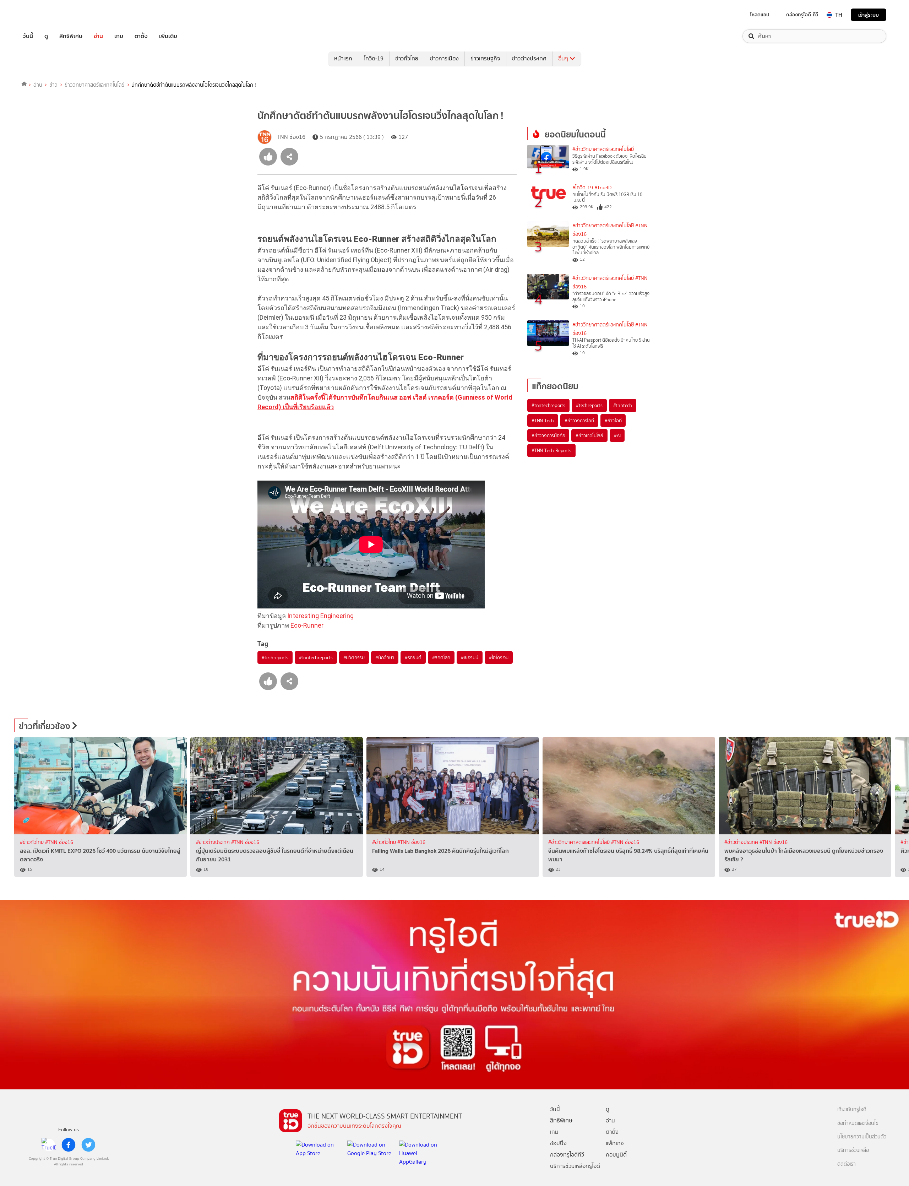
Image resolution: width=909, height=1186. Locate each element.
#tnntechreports (316, 657)
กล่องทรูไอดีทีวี (567, 1154)
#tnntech (622, 405)
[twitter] (88, 1145)
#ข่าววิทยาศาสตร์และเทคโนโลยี (603, 149)
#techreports (275, 657)
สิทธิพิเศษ (70, 36)
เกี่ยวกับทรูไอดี (851, 1109)
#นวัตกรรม (354, 657)
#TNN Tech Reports (551, 450)
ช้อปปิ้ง (558, 1143)
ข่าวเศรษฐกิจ (485, 58)
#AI (617, 435)
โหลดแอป (759, 14)
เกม (118, 36)
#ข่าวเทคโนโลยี (589, 435)
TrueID (44, 15)
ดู (46, 36)
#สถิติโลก (441, 657)
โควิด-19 (373, 58)
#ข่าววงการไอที (579, 420)
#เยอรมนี (469, 657)
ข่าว (53, 85)
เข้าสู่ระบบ (868, 15)
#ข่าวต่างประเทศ (213, 842)
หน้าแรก (343, 58)
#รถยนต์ (413, 657)
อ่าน (98, 36)
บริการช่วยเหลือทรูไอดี (575, 1166)
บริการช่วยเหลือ (853, 1150)
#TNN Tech (543, 420)
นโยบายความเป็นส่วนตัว (861, 1137)
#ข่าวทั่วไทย (32, 842)
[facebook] (68, 1145)
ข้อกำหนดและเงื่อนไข (857, 1123)
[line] (49, 1145)
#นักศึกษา (384, 657)
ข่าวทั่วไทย (406, 58)
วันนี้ (28, 36)
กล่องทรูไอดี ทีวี (802, 14)
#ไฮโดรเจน (498, 657)
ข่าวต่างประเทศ (529, 58)
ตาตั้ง (141, 36)
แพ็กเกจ (615, 1143)
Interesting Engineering (320, 615)
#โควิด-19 (582, 187)
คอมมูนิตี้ (616, 1154)
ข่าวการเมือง (444, 58)
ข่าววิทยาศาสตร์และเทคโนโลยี (95, 85)
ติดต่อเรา (846, 1164)
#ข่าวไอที (613, 420)
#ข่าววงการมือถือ (548, 435)
